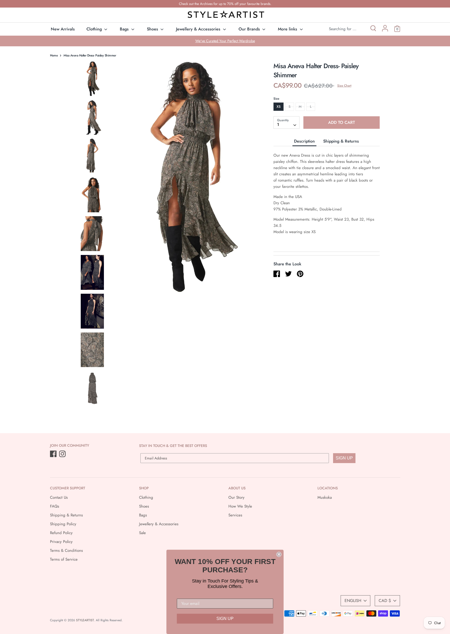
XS (278, 106)
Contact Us (59, 497)
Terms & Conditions (66, 550)
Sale (142, 533)
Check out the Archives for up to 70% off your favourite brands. (225, 3)
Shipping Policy (63, 524)
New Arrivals (63, 29)
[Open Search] (373, 29)
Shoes (153, 29)
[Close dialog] (279, 554)
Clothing (94, 29)
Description (304, 141)
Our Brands (250, 29)
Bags (125, 29)
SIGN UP (344, 458)
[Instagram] (63, 454)
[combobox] (286, 122)
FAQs (54, 506)
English (353, 601)
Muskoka (324, 497)
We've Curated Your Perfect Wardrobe (225, 40)
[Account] (385, 30)
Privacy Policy (61, 542)
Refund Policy (61, 533)
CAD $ (385, 601)
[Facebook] (54, 454)
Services (235, 515)
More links (288, 29)
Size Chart (344, 85)
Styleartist (85, 620)
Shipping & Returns (341, 141)
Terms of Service (64, 559)
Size (276, 98)
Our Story (236, 497)
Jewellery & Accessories (199, 29)
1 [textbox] (278, 124)
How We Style (240, 506)
